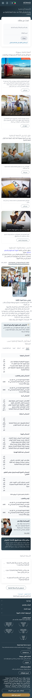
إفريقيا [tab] (27, 348)
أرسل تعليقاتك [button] (25, 673)
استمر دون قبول (16, 695)
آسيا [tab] (23, 348)
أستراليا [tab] (18, 348)
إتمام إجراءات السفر (22, 240)
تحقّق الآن (25, 126)
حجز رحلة (25, 172)
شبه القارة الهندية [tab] (7, 348)
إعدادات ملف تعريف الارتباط (16, 691)
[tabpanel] (16, 293)
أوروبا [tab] (14, 348)
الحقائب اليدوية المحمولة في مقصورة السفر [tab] (19, 262)
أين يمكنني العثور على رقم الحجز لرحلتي (18, 42)
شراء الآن (25, 90)
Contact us (26, 652)
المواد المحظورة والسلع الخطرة (17, 251)
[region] (16, 687)
